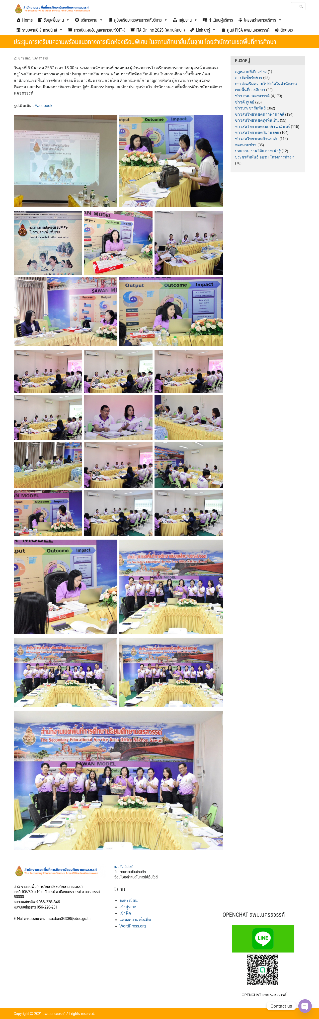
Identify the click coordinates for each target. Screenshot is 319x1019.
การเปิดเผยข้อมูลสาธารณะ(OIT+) (99, 30)
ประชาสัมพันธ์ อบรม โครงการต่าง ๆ (264, 157)
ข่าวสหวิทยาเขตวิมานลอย (257, 132)
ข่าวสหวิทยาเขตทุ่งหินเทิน (257, 120)
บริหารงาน (89, 20)
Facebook (43, 105)
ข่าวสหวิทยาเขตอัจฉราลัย (256, 139)
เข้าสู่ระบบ (128, 907)
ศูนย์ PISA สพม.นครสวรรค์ (248, 30)
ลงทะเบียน (128, 900)
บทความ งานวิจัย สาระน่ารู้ (258, 151)
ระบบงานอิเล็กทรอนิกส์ (39, 30)
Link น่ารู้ (203, 30)
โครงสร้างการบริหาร (260, 20)
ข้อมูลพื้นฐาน (54, 20)
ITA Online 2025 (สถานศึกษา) (160, 30)
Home (27, 20)
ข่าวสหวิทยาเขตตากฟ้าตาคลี (259, 114)
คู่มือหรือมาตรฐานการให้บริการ (138, 20)
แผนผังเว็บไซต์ (123, 866)
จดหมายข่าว (245, 145)
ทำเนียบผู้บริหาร (221, 20)
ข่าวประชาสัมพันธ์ (250, 108)
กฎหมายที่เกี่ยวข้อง (251, 71)
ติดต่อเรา (287, 30)
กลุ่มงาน (185, 20)
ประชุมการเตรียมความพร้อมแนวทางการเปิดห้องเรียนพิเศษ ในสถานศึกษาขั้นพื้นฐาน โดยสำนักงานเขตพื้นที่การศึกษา (145, 41)
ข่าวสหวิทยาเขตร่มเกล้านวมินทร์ (262, 126)
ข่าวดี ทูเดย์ (244, 102)
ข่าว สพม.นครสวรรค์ (33, 58)
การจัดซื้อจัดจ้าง (248, 77)
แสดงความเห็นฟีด (135, 919)
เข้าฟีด (125, 913)
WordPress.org (132, 926)
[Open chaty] (305, 1006)
